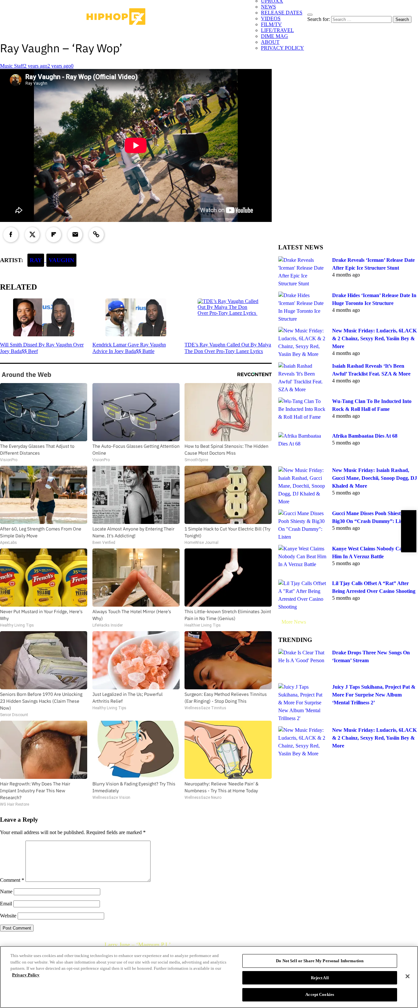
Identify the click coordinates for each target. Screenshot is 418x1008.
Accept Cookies (319, 994)
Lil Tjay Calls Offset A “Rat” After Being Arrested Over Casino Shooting (373, 587)
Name (6, 891)
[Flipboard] (53, 234)
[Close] (407, 976)
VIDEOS (271, 18)
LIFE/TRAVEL (277, 30)
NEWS (268, 6)
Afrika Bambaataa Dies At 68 (364, 436)
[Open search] (310, 15)
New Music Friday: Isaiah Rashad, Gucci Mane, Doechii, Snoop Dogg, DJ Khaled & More (374, 478)
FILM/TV (271, 24)
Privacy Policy (26, 974)
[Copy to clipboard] (96, 234)
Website (8, 915)
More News (293, 622)
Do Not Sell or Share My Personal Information (319, 960)
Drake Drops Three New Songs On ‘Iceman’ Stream (371, 656)
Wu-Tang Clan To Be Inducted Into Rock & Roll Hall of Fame (371, 405)
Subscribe (408, 531)
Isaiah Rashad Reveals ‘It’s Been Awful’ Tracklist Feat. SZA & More (371, 370)
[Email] (75, 234)
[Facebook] (10, 234)
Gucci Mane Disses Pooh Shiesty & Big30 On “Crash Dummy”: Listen (370, 517)
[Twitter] (32, 234)
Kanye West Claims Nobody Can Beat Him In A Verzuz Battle (374, 552)
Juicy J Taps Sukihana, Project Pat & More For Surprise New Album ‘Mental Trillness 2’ (373, 694)
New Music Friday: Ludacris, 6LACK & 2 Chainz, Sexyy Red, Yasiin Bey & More (374, 338)
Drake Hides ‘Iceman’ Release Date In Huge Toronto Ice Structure (374, 299)
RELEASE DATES (281, 12)
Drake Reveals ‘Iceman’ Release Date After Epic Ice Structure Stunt (373, 264)
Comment (12, 880)
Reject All (320, 977)
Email (6, 903)
